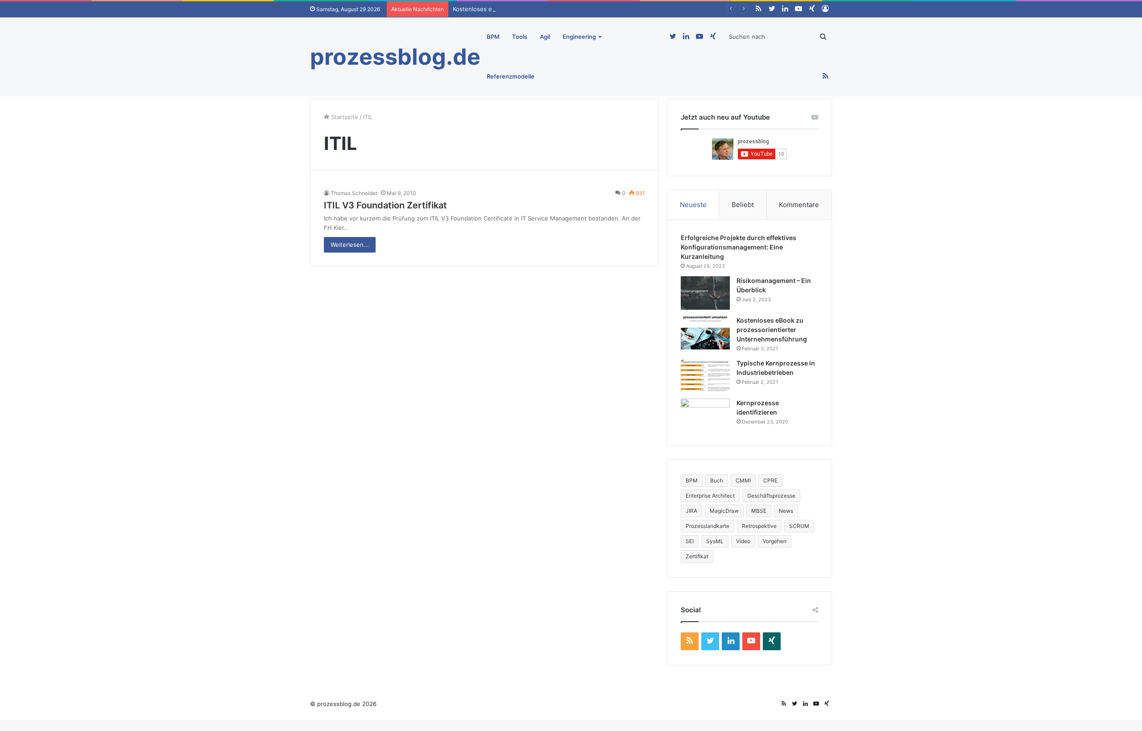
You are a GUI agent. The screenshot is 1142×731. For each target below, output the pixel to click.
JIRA (691, 510)
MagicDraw (724, 510)
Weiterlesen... (350, 244)
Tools (519, 36)
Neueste (693, 204)
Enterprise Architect (710, 495)
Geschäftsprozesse (771, 495)
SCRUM (799, 526)
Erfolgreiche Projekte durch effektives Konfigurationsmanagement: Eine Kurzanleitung (738, 247)
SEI (690, 541)
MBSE (758, 510)
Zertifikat (697, 556)
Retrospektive (759, 526)
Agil (545, 36)
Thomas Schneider (354, 193)
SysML (715, 541)
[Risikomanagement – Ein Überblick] (705, 293)
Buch (716, 480)
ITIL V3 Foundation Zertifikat (385, 205)
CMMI (743, 480)
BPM (493, 36)
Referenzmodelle (510, 76)
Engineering (579, 36)
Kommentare (799, 204)
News (786, 510)
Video (743, 541)
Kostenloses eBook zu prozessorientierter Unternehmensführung (544, 8)
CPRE (770, 480)
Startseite (343, 116)
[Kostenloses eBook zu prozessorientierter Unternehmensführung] (705, 332)
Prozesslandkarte (707, 526)
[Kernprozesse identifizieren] (705, 415)
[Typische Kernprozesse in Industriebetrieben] (705, 375)
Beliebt (743, 204)
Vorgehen (774, 541)
